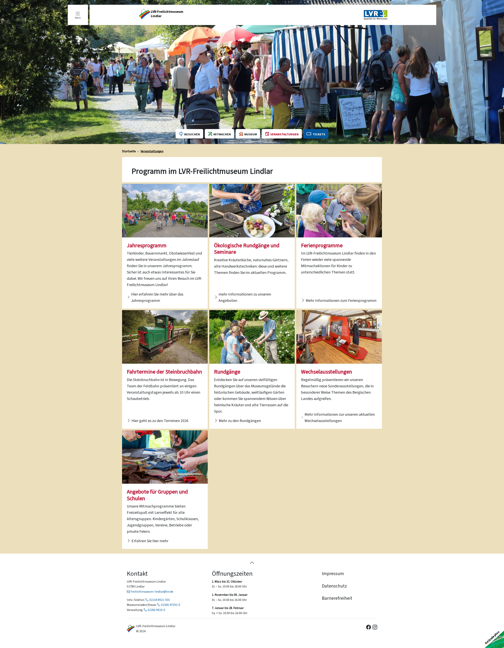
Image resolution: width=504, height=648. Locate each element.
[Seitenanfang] (252, 562)
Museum (250, 134)
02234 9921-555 (159, 600)
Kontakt (137, 573)
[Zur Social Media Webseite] (368, 626)
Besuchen (192, 134)
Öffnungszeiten (232, 573)
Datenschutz (334, 586)
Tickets (319, 134)
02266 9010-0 (156, 610)
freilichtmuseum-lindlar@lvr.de (152, 591)
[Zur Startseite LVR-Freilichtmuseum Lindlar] (131, 629)
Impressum (333, 573)
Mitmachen (222, 134)
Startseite (129, 151)
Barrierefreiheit (337, 598)
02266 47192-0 (170, 605)
